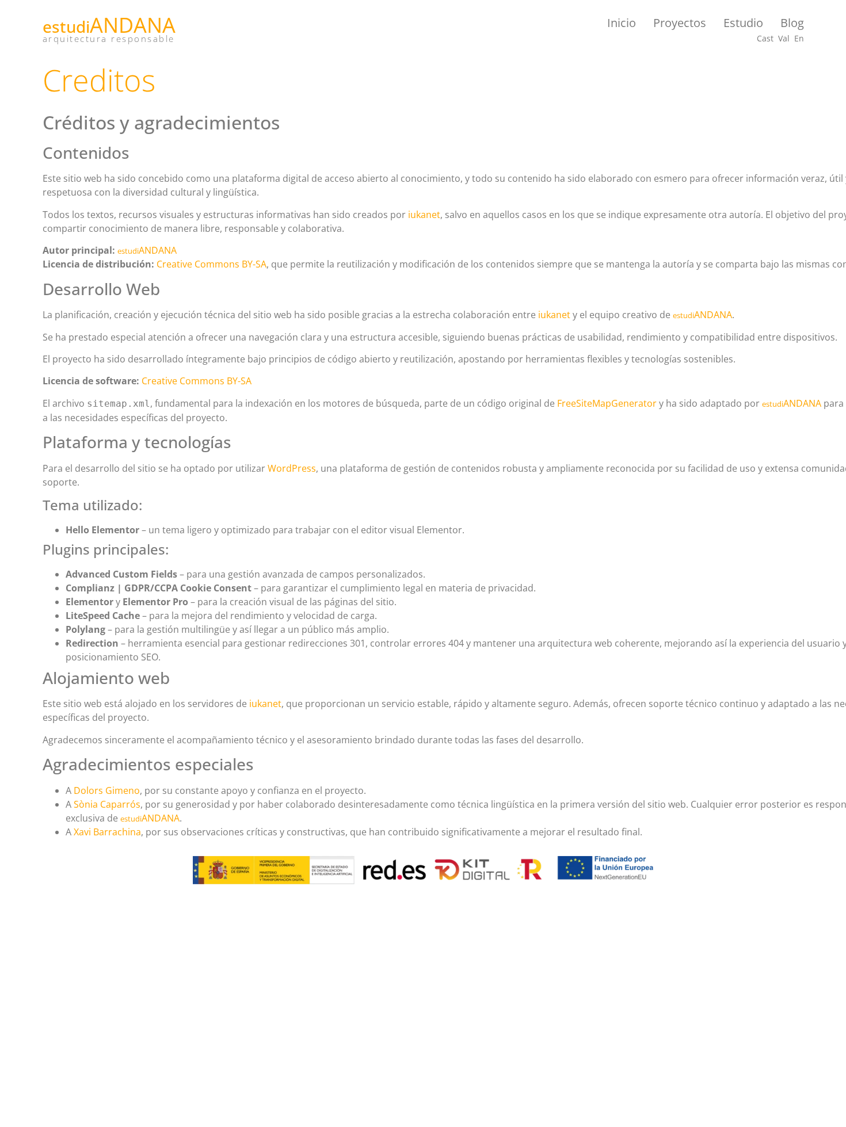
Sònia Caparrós (107, 804)
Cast (765, 39)
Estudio (743, 22)
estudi (66, 26)
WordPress (292, 468)
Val (784, 39)
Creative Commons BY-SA (211, 264)
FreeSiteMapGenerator (607, 403)
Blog (792, 22)
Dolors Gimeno (107, 790)
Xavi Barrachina (107, 832)
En (799, 39)
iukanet (424, 214)
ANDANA (133, 25)
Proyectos (679, 22)
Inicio (621, 22)
